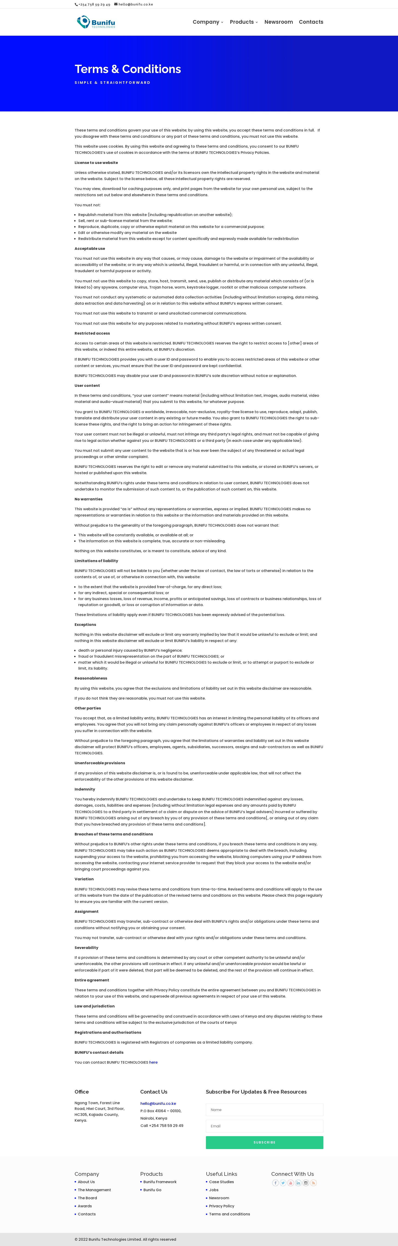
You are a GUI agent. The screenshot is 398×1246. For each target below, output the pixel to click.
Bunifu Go (152, 1190)
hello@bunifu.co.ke (158, 1103)
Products (242, 23)
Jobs (214, 1190)
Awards (85, 1206)
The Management (94, 1190)
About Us (86, 1182)
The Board (87, 1198)
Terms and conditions (229, 1214)
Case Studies (221, 1182)
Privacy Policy (221, 1206)
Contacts (311, 23)
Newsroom (278, 23)
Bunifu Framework (160, 1182)
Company (206, 23)
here (153, 1062)
